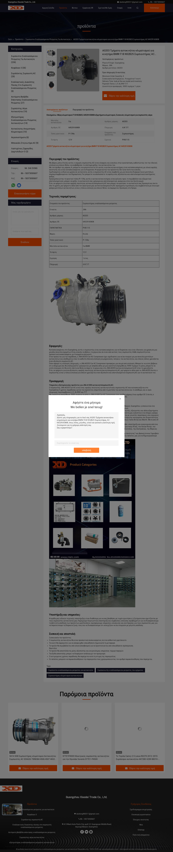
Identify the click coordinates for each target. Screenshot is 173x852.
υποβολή (86, 450)
